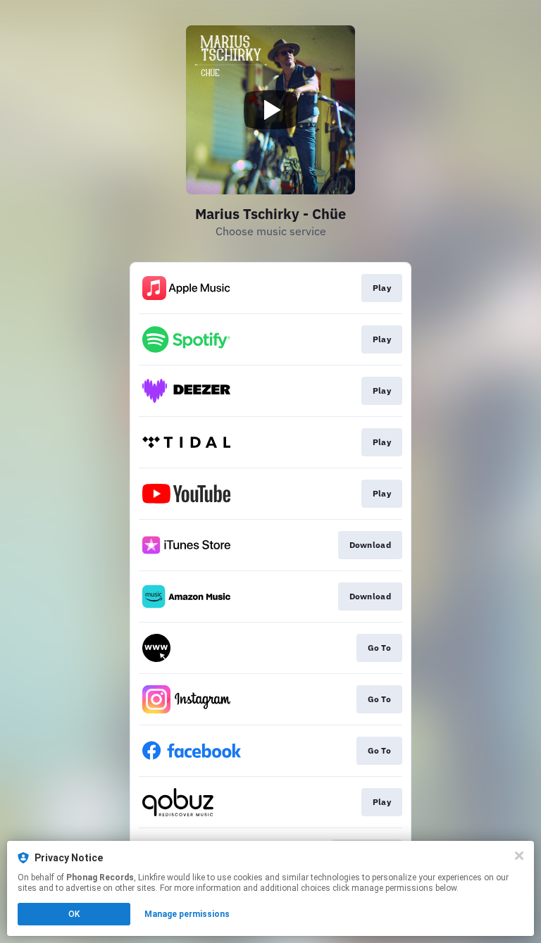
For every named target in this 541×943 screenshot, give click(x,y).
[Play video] (270, 110)
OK (74, 914)
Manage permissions (187, 914)
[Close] (519, 855)
